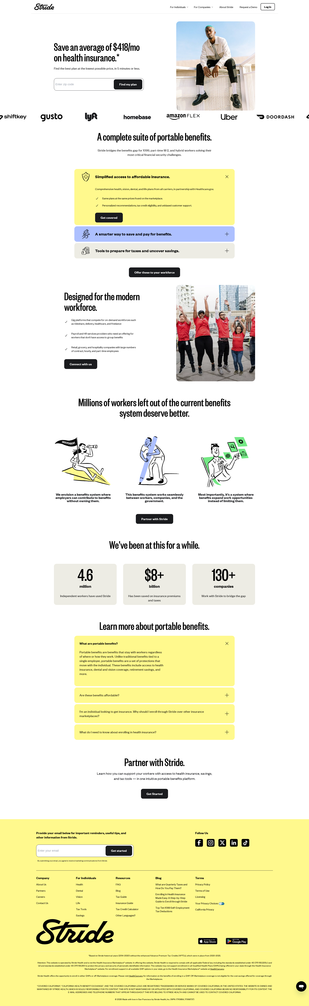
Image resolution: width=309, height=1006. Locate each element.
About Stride (226, 7)
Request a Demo (248, 7)
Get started (119, 851)
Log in (267, 7)
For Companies (202, 7)
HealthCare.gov (217, 968)
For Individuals (178, 7)
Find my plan (128, 84)
